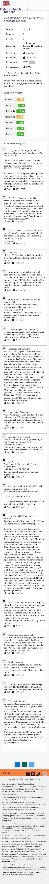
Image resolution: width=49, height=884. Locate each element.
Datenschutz (35, 779)
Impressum (13, 779)
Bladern (8, 99)
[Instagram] (38, 774)
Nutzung (24, 779)
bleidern (8, 128)
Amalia (29, 53)
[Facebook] (28, 774)
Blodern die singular (14, 444)
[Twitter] (33, 774)
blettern (8, 134)
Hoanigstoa (10, 241)
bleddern (9, 105)
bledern (8, 111)
